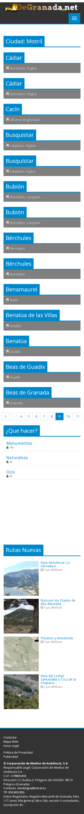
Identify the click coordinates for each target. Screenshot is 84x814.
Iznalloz (15, 326)
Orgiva (32, 68)
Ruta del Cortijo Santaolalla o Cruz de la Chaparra (58, 679)
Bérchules (18, 238)
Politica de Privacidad (18, 752)
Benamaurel (21, 289)
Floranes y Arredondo (57, 638)
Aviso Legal (11, 746)
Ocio (10, 472)
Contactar (10, 737)
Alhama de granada (24, 119)
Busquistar (20, 135)
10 (68, 416)
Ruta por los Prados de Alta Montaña (58, 602)
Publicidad (11, 757)
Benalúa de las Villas (31, 315)
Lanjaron (17, 145)
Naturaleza (17, 457)
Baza (14, 300)
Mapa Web (11, 742)
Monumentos (19, 443)
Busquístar (20, 160)
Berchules (17, 68)
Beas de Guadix (25, 366)
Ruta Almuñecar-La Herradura (55, 564)
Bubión (15, 186)
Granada (16, 403)
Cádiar (14, 57)
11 (78, 416)
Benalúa (16, 341)
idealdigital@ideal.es (31, 788)
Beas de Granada (27, 392)
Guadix (15, 351)
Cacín (13, 109)
